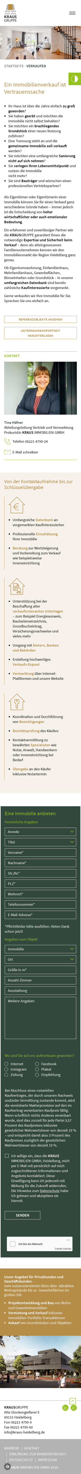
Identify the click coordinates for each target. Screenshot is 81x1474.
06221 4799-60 (21, 1427)
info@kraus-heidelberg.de (24, 1432)
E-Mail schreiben (25, 452)
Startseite (14, 66)
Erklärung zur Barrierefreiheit (37, 1454)
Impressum (47, 1459)
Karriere (11, 1448)
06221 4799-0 (21, 1422)
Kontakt (31, 1448)
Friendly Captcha (63, 1248)
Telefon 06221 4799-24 (30, 441)
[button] (72, 13)
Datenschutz (50, 1190)
